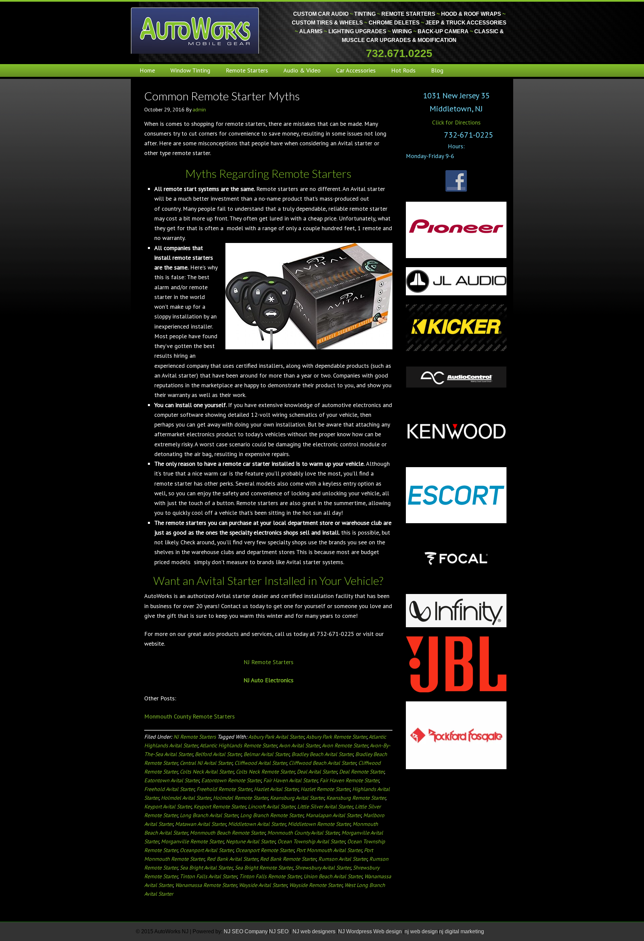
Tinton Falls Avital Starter (208, 876)
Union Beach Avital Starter (333, 876)
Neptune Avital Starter (250, 841)
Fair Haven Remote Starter (349, 780)
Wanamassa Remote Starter (205, 885)
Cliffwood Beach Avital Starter (322, 762)
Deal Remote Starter (361, 771)
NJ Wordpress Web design (370, 931)
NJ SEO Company (246, 931)
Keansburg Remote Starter (355, 797)
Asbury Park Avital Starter (276, 736)
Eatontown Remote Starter (231, 780)
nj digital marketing (461, 931)
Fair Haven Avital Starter (290, 780)
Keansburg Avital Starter (297, 797)
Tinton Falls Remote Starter (270, 876)
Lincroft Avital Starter (271, 806)
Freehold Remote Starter (224, 789)
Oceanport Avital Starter (206, 850)
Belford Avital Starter (218, 754)
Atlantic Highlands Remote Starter (238, 745)
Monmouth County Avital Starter (303, 832)
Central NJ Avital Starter (206, 762)
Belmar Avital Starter (266, 754)
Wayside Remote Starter (315, 885)
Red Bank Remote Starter (288, 858)
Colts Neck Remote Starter (265, 771)
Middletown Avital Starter (256, 824)
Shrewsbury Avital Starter (323, 867)
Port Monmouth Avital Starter (329, 850)
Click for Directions (456, 122)
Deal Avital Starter (317, 771)
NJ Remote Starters (268, 662)
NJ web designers (314, 931)
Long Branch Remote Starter (271, 815)
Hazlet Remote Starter (325, 789)
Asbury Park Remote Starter (336, 736)
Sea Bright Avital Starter (206, 867)
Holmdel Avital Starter (186, 797)
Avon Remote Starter (345, 745)
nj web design (421, 931)
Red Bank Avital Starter (232, 858)
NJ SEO (279, 931)
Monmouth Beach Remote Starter (227, 832)
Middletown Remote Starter (319, 824)
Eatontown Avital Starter (171, 780)
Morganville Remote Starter (192, 841)
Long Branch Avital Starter (209, 815)
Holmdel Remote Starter (240, 797)
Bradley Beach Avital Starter (322, 754)
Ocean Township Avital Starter (311, 841)
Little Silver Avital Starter (325, 806)
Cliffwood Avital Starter (260, 762)
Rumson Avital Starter (342, 858)
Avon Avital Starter (299, 745)
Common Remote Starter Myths (222, 96)
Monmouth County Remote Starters (189, 716)
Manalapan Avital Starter (333, 815)
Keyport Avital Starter (167, 806)
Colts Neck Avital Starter (206, 771)
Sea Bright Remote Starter (263, 867)
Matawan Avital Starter (200, 824)
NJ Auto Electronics (268, 680)
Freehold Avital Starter (169, 789)
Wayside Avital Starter (263, 885)
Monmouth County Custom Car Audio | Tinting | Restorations (195, 30)
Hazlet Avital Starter (276, 789)
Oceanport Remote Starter (264, 850)
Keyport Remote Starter (220, 806)
